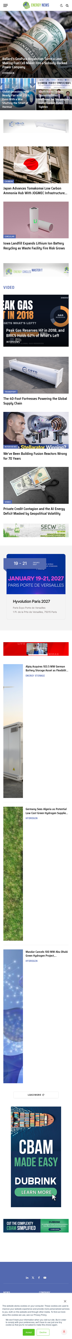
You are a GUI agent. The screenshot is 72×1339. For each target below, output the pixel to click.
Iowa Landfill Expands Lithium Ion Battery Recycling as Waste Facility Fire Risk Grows (34, 245)
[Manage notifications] (64, 1331)
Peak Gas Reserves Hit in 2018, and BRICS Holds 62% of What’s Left (35, 333)
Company (44, 1293)
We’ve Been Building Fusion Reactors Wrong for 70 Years (35, 456)
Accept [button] (29, 1332)
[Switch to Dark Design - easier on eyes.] (61, 5)
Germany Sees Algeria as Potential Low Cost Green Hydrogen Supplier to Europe (46, 813)
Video (8, 502)
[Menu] (5, 5)
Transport (10, 392)
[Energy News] (36, 5)
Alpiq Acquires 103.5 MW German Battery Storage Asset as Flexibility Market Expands (47, 670)
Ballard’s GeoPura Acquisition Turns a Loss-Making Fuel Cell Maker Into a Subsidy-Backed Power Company (34, 63)
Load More (34, 1094)
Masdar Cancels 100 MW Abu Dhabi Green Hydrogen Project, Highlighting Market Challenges (47, 955)
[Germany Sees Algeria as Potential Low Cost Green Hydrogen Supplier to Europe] (13, 874)
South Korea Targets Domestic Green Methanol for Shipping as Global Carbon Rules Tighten (54, 99)
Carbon (9, 181)
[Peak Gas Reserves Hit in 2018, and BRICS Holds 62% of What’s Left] (36, 321)
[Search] (67, 5)
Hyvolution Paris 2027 (31, 601)
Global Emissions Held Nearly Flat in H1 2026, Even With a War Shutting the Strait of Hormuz (16, 99)
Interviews (11, 447)
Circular (9, 236)
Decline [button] (43, 1332)
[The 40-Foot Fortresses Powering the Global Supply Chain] (36, 375)
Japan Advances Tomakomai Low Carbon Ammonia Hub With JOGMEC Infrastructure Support (34, 193)
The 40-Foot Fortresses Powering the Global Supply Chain (35, 401)
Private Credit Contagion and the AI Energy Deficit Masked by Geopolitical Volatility (34, 511)
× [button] (65, 1300)
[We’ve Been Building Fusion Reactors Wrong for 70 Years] (36, 430)
